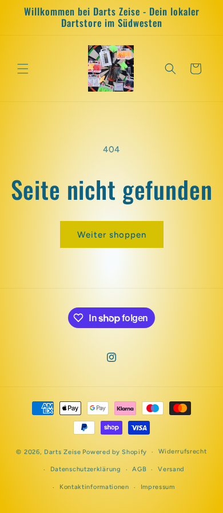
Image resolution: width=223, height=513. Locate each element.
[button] (22, 68)
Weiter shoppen (111, 235)
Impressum (158, 487)
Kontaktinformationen (94, 487)
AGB (139, 469)
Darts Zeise (62, 452)
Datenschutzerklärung (85, 469)
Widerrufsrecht (182, 451)
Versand (171, 469)
